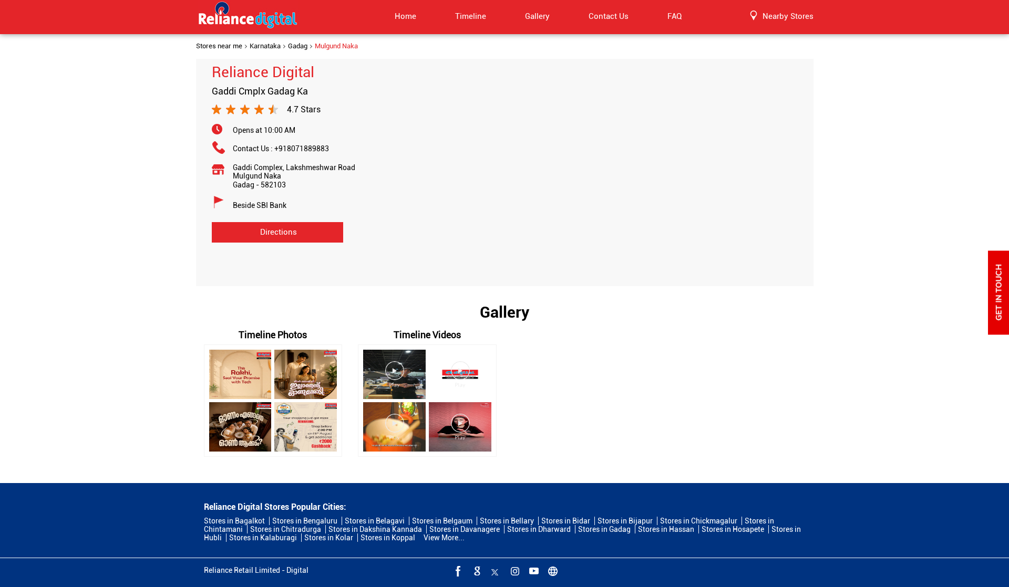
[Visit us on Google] (476, 570)
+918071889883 (301, 148)
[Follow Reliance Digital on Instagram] (514, 570)
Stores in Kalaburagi (263, 537)
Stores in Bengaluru (304, 521)
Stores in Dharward (539, 529)
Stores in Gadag (604, 529)
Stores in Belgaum (442, 521)
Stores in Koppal (388, 537)
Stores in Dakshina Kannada (375, 529)
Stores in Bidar (565, 521)
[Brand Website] (551, 570)
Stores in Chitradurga (285, 529)
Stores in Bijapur (625, 521)
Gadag (297, 46)
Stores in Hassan (666, 529)
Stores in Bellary (507, 521)
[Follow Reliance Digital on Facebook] (457, 570)
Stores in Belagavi (375, 521)
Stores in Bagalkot (234, 521)
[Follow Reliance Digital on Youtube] (533, 570)
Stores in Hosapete (733, 529)
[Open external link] (998, 332)
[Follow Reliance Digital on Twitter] (495, 570)
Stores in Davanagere (464, 529)
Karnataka (265, 46)
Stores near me (219, 46)
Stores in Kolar (328, 537)
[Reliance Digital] (248, 17)
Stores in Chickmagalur (698, 521)
